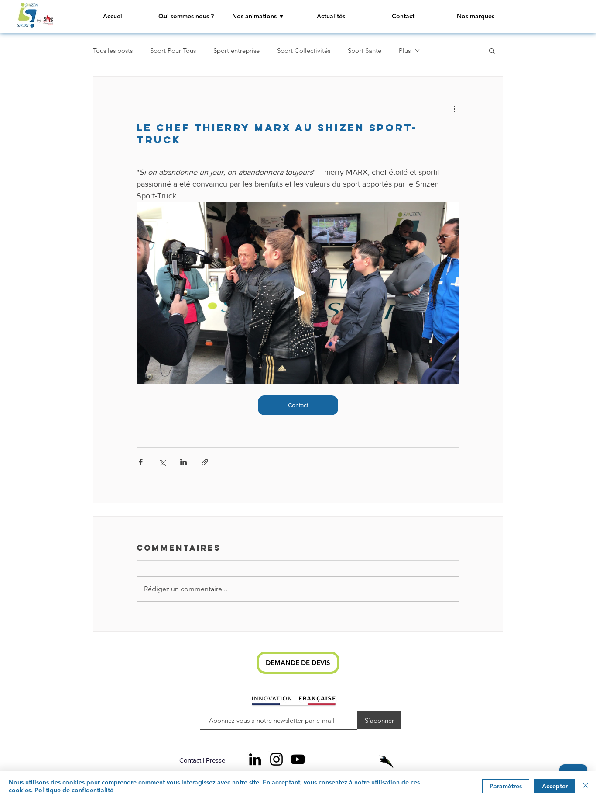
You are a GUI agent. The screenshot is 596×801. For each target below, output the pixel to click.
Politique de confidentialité (73, 790)
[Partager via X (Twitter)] (162, 462)
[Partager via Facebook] (141, 462)
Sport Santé (364, 50)
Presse (215, 760)
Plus (405, 50)
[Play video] (298, 293)
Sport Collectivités (303, 50)
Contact (190, 760)
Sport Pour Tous (173, 50)
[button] (258, 16)
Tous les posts (113, 50)
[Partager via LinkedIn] (183, 462)
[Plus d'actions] (454, 108)
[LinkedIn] (255, 759)
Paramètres (506, 786)
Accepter (555, 786)
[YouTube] (297, 759)
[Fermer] (585, 786)
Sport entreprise (236, 50)
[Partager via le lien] (205, 462)
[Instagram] (276, 759)
